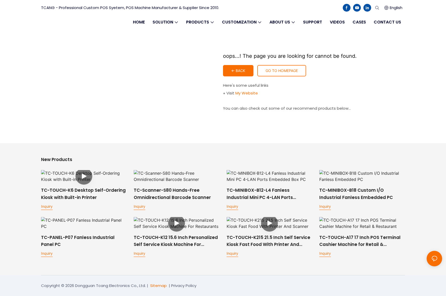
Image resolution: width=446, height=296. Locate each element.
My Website (246, 93)
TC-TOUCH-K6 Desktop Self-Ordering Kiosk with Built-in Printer (83, 193)
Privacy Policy (183, 285)
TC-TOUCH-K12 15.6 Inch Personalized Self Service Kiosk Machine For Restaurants (176, 241)
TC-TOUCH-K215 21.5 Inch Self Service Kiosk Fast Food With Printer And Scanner (268, 241)
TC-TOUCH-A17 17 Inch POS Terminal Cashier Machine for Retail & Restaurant (360, 241)
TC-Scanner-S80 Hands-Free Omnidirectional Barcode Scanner (172, 193)
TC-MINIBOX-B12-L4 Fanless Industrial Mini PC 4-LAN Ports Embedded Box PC (260, 194)
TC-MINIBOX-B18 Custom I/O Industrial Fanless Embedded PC (356, 193)
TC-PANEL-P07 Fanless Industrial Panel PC (78, 240)
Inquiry (47, 206)
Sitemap (158, 285)
